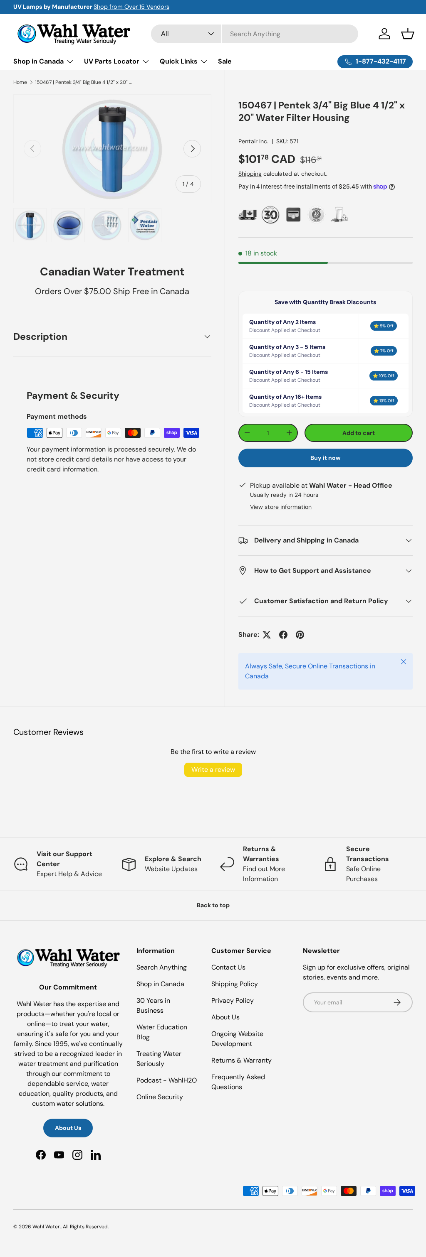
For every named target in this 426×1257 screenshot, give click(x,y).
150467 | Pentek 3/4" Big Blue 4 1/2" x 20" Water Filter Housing (85, 82)
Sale (225, 61)
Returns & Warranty (241, 1060)
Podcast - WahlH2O (166, 1080)
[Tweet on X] (266, 634)
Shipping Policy (234, 984)
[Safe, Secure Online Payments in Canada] (293, 214)
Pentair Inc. (253, 141)
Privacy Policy (232, 1000)
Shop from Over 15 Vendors (131, 6)
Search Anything (161, 967)
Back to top (213, 905)
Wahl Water (46, 1226)
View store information (281, 507)
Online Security (159, 1097)
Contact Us (228, 967)
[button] (408, 34)
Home (20, 82)
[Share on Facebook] (283, 634)
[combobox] (254, 34)
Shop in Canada (160, 984)
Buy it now (325, 458)
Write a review (213, 769)
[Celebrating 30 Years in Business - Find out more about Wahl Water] (270, 214)
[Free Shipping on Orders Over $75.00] (247, 214)
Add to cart (358, 433)
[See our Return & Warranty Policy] (316, 214)
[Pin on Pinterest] (300, 634)
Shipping (250, 173)
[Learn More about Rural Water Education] (339, 214)
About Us (68, 1128)
